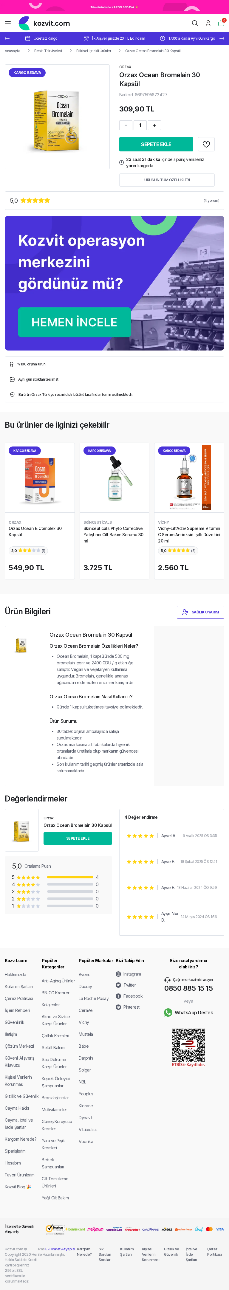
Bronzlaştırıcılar (55, 1097)
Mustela (86, 1034)
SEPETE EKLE (156, 144)
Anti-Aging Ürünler (58, 980)
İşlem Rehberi (17, 1010)
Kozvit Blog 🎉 (18, 1186)
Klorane (86, 1105)
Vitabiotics (88, 1129)
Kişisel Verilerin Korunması (151, 1254)
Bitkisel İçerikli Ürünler (93, 51)
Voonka (86, 1141)
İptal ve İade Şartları (191, 1254)
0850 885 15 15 (188, 988)
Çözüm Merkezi (19, 1046)
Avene (85, 974)
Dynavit (85, 1117)
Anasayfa (12, 51)
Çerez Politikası (19, 998)
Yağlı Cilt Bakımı (55, 1197)
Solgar (85, 1069)
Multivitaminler (54, 1109)
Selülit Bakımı (53, 1047)
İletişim (11, 1034)
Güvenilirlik (14, 1022)
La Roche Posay (94, 998)
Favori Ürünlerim (19, 1174)
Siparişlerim (15, 1150)
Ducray (85, 986)
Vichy (84, 1022)
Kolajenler (51, 1004)
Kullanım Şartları (19, 986)
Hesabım (13, 1162)
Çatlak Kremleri (55, 1035)
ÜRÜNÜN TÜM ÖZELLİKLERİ (167, 180)
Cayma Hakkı (17, 1108)
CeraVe (85, 1010)
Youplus (86, 1093)
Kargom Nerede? (20, 1139)
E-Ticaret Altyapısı (60, 1249)
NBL (82, 1081)
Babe (84, 1046)
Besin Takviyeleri (48, 51)
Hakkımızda (15, 974)
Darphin (86, 1057)
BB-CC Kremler (55, 992)
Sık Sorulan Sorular (105, 1254)
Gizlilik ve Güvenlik (21, 1096)
